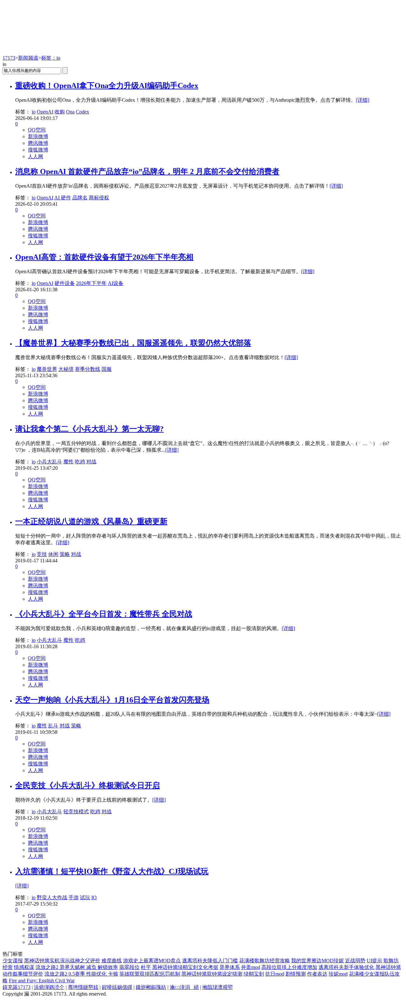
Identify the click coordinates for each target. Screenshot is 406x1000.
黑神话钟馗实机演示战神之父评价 (62, 960)
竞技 (42, 554)
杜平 (146, 967)
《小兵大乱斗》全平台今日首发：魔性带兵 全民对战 (103, 614)
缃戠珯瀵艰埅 (217, 987)
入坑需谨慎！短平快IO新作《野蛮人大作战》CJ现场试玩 (111, 871)
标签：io (50, 58)
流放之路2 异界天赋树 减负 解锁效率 (77, 967)
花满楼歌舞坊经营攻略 (264, 960)
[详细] (362, 100)
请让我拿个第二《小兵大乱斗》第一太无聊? (89, 429)
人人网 (35, 156)
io (34, 111)
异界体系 (229, 967)
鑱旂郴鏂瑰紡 (151, 987)
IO (94, 897)
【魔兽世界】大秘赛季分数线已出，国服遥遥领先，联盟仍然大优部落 (133, 343)
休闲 (53, 554)
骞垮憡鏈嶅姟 (83, 987)
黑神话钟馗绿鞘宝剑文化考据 (185, 967)
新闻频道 (28, 58)
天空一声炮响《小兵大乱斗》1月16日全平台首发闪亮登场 (112, 700)
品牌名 (80, 197)
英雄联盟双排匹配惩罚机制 (149, 974)
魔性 (68, 461)
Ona (70, 111)
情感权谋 (24, 967)
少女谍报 (13, 960)
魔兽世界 (47, 369)
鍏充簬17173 (16, 987)
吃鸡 (80, 461)
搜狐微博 (38, 149)
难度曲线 (112, 960)
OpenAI (45, 111)
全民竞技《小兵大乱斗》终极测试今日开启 (87, 785)
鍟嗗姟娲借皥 (117, 987)
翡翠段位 (129, 967)
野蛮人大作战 (52, 897)
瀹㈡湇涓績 (184, 987)
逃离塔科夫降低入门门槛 (210, 960)
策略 (65, 554)
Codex (82, 111)
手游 (74, 897)
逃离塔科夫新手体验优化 (346, 967)
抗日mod (274, 974)
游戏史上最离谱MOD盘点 (152, 960)
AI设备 (115, 283)
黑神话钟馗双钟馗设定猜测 (211, 974)
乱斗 (53, 725)
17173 (9, 58)
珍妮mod (338, 974)
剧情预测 (295, 974)
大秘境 (66, 369)
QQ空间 (37, 129)
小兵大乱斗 (49, 461)
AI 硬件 (62, 197)
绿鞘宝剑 (254, 974)
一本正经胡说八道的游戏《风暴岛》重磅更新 (91, 521)
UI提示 (374, 960)
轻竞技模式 (76, 811)
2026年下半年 (91, 283)
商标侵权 (99, 197)
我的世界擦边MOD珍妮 (317, 960)
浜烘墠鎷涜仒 (49, 987)
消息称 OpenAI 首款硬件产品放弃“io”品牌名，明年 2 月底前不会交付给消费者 (147, 171)
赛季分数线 (87, 369)
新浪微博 (38, 136)
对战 (91, 461)
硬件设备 (65, 283)
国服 (107, 369)
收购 (60, 111)
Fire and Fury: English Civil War (42, 980)
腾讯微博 (38, 143)
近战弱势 (355, 960)
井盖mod (250, 967)
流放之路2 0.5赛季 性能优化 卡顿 (81, 974)
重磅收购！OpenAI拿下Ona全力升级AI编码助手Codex (106, 85)
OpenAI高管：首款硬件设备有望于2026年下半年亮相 (104, 257)
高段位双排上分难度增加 (289, 967)
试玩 (85, 897)
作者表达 (317, 974)
